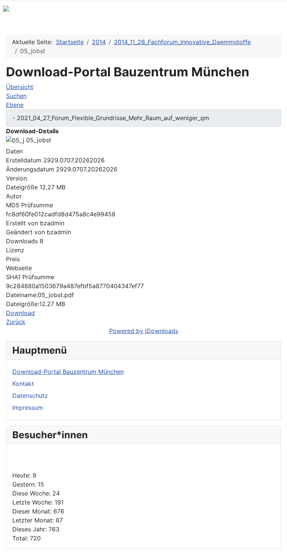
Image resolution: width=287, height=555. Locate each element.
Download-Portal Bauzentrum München (68, 371)
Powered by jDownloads (143, 331)
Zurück (15, 322)
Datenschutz (30, 395)
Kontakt (23, 383)
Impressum (27, 407)
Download (20, 313)
